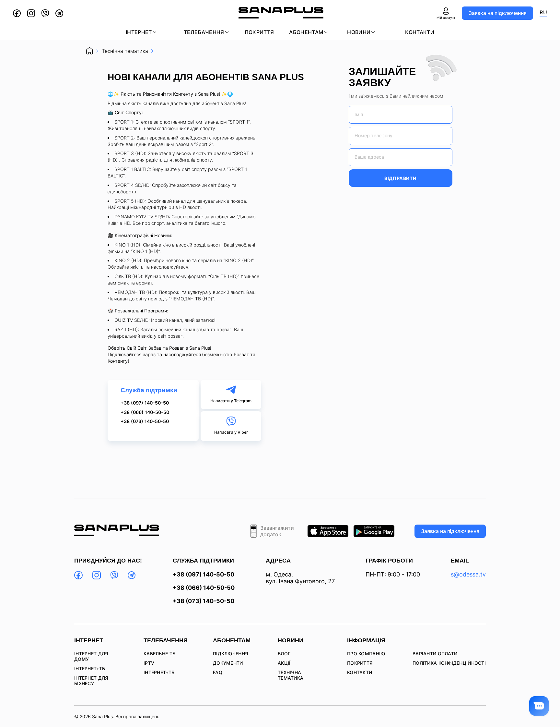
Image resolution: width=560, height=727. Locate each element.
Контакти (419, 32)
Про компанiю (366, 653)
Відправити (400, 178)
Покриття (259, 32)
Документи (228, 663)
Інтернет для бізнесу (91, 680)
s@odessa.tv (468, 574)
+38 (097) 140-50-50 (145, 403)
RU (543, 12)
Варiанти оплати (435, 653)
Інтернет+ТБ (89, 668)
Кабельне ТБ (159, 653)
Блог (284, 653)
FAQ (217, 672)
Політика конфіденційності (449, 663)
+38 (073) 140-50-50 (145, 421)
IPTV (149, 663)
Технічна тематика (290, 675)
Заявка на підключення (498, 13)
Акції (284, 663)
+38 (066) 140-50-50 (145, 412)
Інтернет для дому (91, 656)
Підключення (230, 653)
